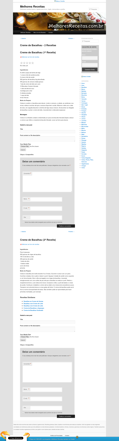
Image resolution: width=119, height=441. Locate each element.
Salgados (84, 150)
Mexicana (84, 124)
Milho (83, 128)
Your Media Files (25, 144)
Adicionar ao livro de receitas (30, 57)
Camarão (84, 99)
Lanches (83, 120)
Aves (82, 85)
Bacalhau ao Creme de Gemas (33, 301)
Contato (51, 32)
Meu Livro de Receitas (40, 32)
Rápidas (83, 144)
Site (25, 217)
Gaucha (83, 113)
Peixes (83, 138)
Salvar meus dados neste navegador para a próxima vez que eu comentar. (43, 222)
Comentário (27, 173)
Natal (82, 134)
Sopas (83, 152)
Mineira (83, 130)
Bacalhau (84, 87)
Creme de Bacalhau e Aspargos (34, 308)
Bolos (83, 97)
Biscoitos (84, 95)
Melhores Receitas (32, 6)
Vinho (83, 168)
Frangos (83, 111)
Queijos (83, 142)
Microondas (84, 126)
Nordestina (84, 136)
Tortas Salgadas (86, 158)
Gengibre (84, 114)
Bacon (83, 89)
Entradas (84, 109)
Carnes (83, 101)
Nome (26, 198)
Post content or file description (30, 135)
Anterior (23, 38)
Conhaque (84, 103)
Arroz (83, 83)
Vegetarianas (85, 164)
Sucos (83, 156)
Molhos (83, 132)
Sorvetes (83, 154)
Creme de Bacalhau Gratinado (33, 310)
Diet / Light (84, 105)
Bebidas (83, 91)
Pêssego (83, 140)
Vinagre (83, 166)
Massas (83, 122)
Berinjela (84, 93)
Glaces (83, 117)
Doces (83, 107)
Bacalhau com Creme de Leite (33, 303)
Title (21, 129)
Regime (83, 146)
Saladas (83, 148)
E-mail (26, 208)
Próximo (71, 38)
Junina (83, 118)
